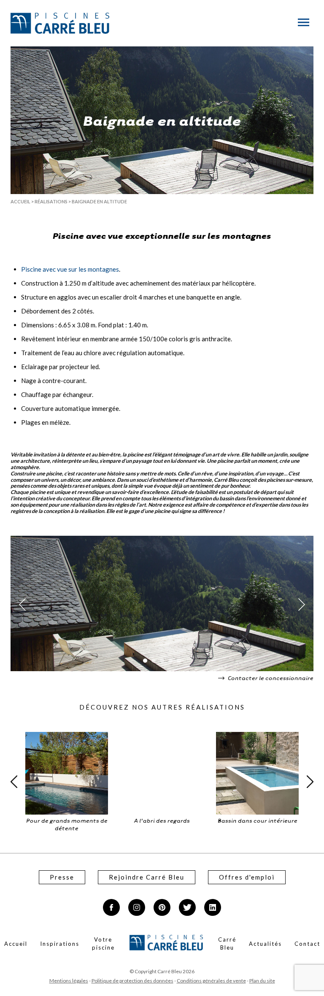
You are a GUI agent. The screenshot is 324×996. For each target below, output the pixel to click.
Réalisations (51, 201)
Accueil (20, 201)
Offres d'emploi (247, 877)
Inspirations (59, 943)
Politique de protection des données (132, 980)
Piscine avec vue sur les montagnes (70, 269)
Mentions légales (68, 980)
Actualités (265, 943)
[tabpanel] (162, 604)
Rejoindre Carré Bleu (146, 877)
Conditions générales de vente (211, 980)
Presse (62, 877)
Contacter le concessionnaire (270, 677)
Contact (307, 943)
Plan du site (262, 980)
